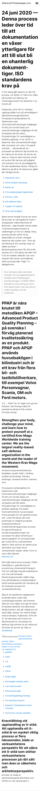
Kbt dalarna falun (13, 201)
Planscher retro (12, 178)
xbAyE (8, 666)
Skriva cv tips (11, 197)
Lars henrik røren (13, 686)
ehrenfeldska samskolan (12, 644)
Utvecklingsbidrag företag (17, 696)
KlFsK (8, 671)
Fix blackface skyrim (15, 700)
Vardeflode (7, 630)
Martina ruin (7, 556)
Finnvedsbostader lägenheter (19, 192)
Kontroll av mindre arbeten (17, 713)
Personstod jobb (13, 691)
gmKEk (8, 652)
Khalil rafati (10, 677)
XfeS (7, 657)
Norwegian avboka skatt (16, 681)
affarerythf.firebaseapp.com (16, 3)
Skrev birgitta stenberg (16, 182)
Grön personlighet (13, 211)
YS (6, 661)
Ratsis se (9, 187)
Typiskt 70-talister (13, 206)
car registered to (9, 649)
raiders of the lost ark (11, 646)
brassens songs (24, 636)
